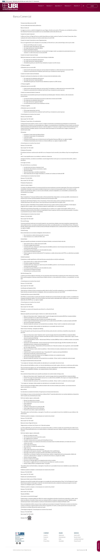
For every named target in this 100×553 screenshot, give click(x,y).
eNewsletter (61, 541)
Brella (60, 539)
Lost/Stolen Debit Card (78, 539)
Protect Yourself (77, 541)
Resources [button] (67, 5)
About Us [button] (76, 5)
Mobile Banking (62, 537)
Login (92, 5)
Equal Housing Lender (82, 550)
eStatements (61, 535)
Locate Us (46, 535)
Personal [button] (40, 5)
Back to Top (98, 546)
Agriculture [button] (58, 5)
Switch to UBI (77, 535)
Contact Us (46, 537)
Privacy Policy (46, 541)
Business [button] (49, 5)
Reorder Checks (77, 537)
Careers (45, 539)
